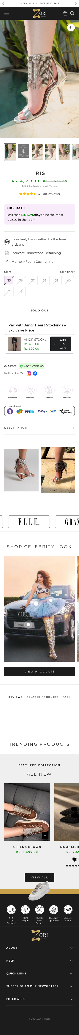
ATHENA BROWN (27, 846)
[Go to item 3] (37, 152)
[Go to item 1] (10, 152)
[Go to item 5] (64, 152)
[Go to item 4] (50, 152)
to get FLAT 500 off (39, 3)
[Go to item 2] (23, 150)
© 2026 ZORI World (40, 1018)
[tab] (15, 697)
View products (39, 671)
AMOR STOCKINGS (36, 339)
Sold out (39, 310)
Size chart (67, 272)
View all (39, 877)
